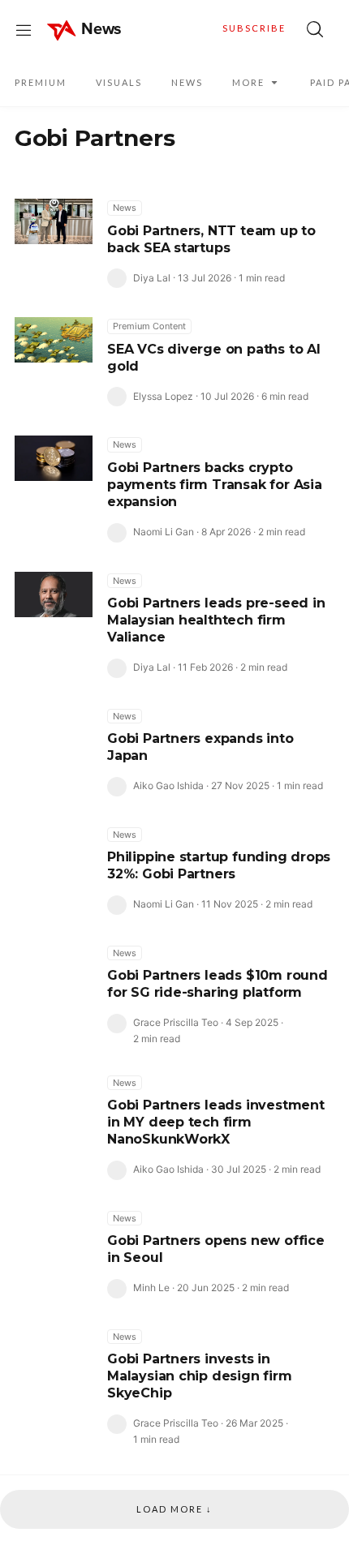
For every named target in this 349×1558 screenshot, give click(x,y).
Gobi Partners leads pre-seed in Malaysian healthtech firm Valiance (216, 620)
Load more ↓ (174, 1509)
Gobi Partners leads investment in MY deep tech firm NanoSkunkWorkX (216, 1122)
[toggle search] (314, 29)
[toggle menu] (23, 29)
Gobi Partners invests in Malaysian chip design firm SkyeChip (199, 1376)
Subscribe (254, 28)
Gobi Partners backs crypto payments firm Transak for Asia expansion (214, 484)
